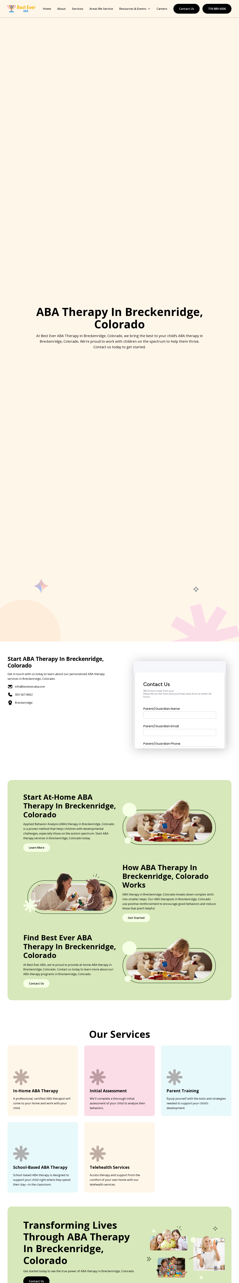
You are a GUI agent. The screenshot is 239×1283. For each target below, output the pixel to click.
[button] (134, 8)
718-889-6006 (217, 9)
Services (77, 9)
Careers (162, 9)
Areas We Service (101, 9)
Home (47, 9)
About (61, 9)
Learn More (36, 848)
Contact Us (186, 9)
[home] (22, 8)
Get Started (136, 918)
